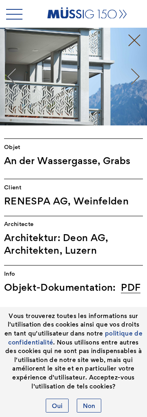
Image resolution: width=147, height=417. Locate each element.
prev (11, 76)
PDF (130, 287)
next (135, 76)
